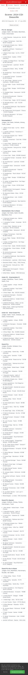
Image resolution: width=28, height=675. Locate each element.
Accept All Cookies (17, 671)
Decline (5, 671)
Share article (14, 25)
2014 (16, 11)
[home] (12, 2)
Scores (12, 11)
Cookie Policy (18, 669)
